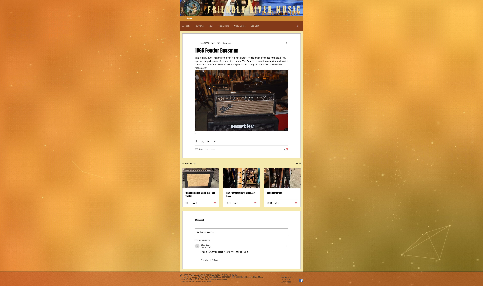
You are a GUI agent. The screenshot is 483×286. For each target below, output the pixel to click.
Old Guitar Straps (274, 193)
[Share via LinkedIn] (208, 141)
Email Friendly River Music (252, 277)
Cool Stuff (255, 26)
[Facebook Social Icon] (301, 280)
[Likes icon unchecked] (202, 259)
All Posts (186, 26)
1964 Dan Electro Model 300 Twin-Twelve (201, 194)
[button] (297, 26)
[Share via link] (214, 141)
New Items (199, 26)
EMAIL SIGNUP (200, 275)
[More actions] (286, 43)
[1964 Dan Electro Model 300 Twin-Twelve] (201, 178)
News (211, 26)
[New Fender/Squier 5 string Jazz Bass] (241, 178)
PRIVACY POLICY (229, 275)
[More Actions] (286, 246)
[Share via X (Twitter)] (202, 141)
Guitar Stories (240, 26)
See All (298, 163)
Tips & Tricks (223, 26)
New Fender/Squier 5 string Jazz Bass (240, 195)
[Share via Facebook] (196, 141)
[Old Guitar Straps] (282, 178)
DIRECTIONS (214, 275)
